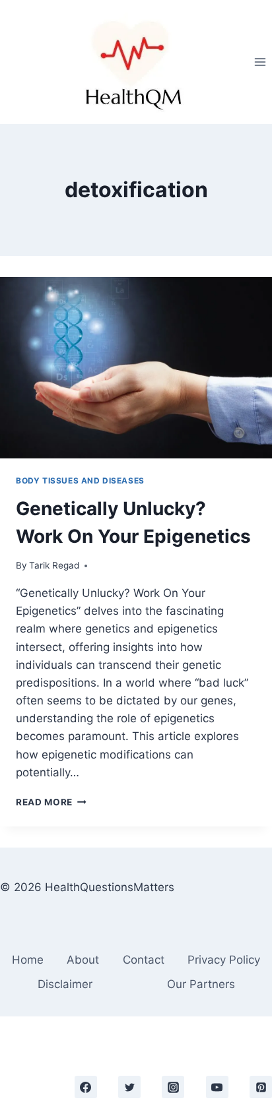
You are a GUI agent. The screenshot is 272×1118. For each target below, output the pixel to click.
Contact (143, 959)
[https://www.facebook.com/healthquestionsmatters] (86, 1087)
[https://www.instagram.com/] (173, 1087)
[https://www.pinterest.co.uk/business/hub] (261, 1087)
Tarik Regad (54, 565)
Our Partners (201, 984)
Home (28, 959)
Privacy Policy (223, 959)
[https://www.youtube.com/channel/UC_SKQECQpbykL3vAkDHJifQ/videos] (217, 1087)
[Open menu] (260, 61)
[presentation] (136, 367)
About (83, 959)
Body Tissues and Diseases (80, 480)
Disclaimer (65, 984)
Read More (51, 802)
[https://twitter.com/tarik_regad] (129, 1087)
